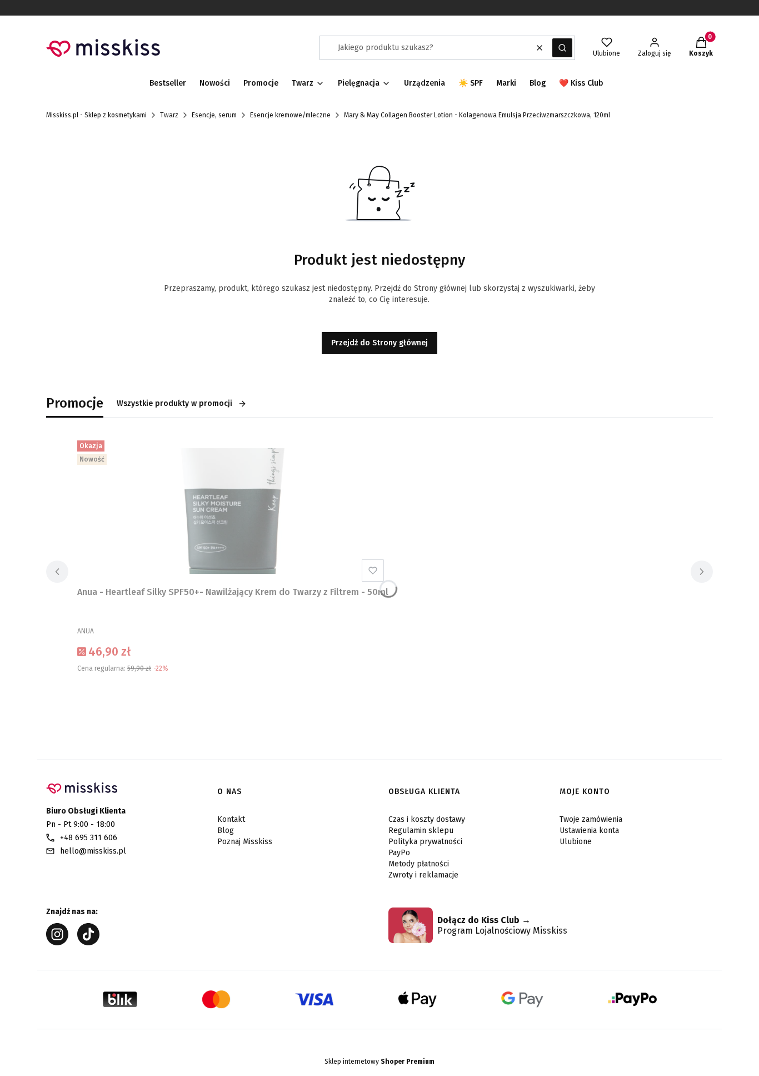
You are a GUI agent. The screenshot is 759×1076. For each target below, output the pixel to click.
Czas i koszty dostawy (426, 819)
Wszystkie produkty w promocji (174, 403)
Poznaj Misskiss (244, 841)
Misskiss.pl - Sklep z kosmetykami (96, 115)
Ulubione (576, 841)
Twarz (169, 115)
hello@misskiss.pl (93, 851)
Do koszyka (232, 696)
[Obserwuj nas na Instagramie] (57, 942)
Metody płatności (418, 864)
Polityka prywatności (425, 841)
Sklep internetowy (379, 1061)
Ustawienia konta (589, 830)
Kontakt (231, 819)
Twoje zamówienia (591, 819)
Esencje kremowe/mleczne (290, 115)
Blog (225, 830)
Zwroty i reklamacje (423, 875)
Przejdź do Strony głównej (379, 343)
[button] (562, 47)
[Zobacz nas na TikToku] (88, 942)
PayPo (399, 852)
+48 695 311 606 (88, 837)
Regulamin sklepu (420, 830)
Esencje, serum (214, 115)
